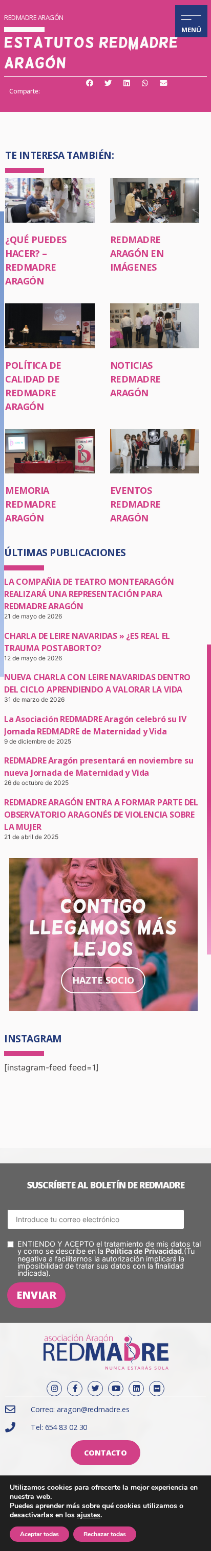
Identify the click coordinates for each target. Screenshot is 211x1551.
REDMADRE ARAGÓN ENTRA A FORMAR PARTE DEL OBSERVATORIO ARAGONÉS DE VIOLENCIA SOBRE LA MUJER (101, 814)
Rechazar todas (104, 1534)
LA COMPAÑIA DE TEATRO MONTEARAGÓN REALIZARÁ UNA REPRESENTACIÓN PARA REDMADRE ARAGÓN (89, 594)
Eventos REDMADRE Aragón (135, 504)
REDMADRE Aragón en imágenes (137, 253)
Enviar (36, 1295)
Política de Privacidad (144, 1251)
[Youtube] (115, 1388)
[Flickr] (156, 1388)
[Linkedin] (136, 1388)
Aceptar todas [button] (39, 1534)
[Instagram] (54, 1388)
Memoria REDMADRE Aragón (30, 504)
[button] (89, 84)
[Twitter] (95, 1388)
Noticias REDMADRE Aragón (135, 379)
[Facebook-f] (74, 1388)
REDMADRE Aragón (34, 17)
